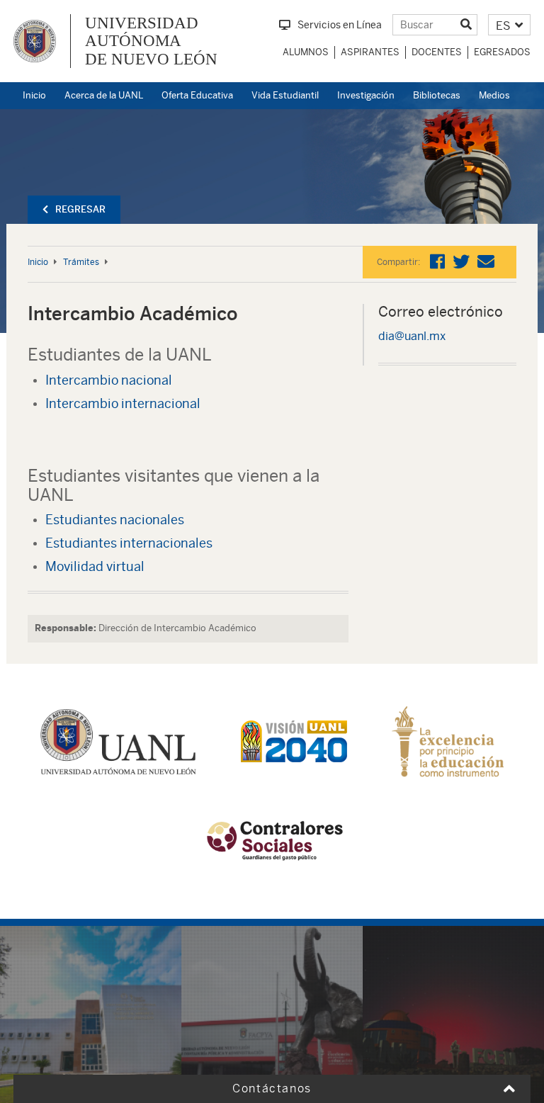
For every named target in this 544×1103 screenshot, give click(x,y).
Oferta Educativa (197, 95)
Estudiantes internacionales (128, 543)
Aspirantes (370, 52)
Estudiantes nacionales (114, 519)
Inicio (34, 95)
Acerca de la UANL (103, 95)
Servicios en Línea (340, 24)
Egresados (502, 52)
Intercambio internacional (122, 403)
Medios (494, 95)
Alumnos (306, 52)
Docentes (437, 52)
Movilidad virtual (94, 566)
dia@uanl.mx (412, 336)
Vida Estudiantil (285, 95)
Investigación (366, 95)
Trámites (81, 262)
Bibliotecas (436, 95)
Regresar (80, 209)
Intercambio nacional (108, 380)
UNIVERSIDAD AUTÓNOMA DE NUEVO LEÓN (151, 41)
